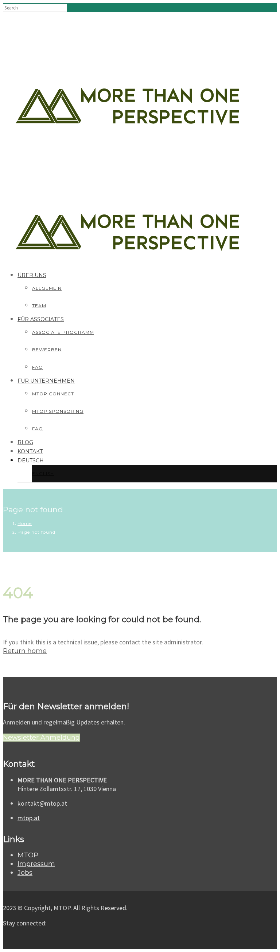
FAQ (37, 367)
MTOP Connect (53, 393)
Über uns (32, 275)
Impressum (36, 864)
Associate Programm (63, 332)
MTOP (28, 855)
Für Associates (41, 319)
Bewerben (47, 349)
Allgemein (47, 288)
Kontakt (30, 451)
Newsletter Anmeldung (41, 738)
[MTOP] (127, 70)
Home (25, 523)
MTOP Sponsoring (57, 411)
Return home (25, 651)
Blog (25, 442)
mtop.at (29, 818)
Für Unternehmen (46, 381)
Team (39, 305)
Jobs (25, 873)
